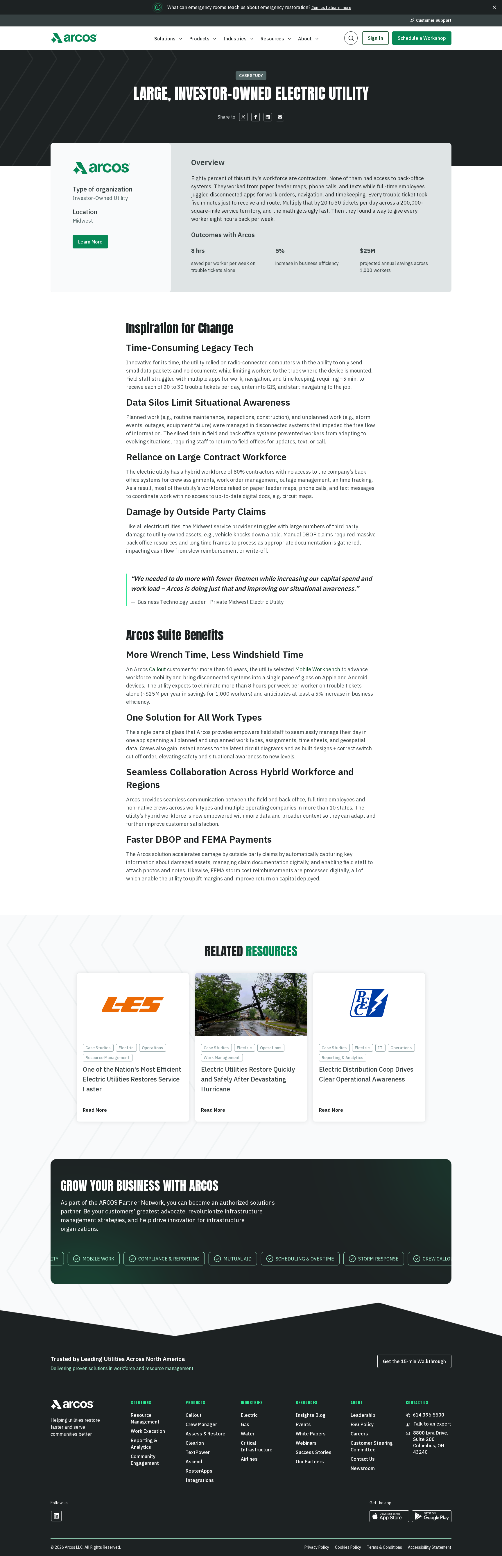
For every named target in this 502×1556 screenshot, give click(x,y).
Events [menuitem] (303, 1424)
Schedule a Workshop (422, 38)
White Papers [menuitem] (311, 1434)
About (305, 39)
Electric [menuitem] (249, 1415)
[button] (494, 7)
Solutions (164, 39)
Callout (157, 669)
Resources (272, 39)
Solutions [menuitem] (141, 1403)
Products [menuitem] (195, 1403)
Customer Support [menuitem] (433, 20)
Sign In (375, 38)
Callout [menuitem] (194, 1415)
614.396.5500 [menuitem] (428, 1415)
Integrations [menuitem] (200, 1480)
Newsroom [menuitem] (363, 1468)
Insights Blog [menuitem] (311, 1415)
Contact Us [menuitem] (363, 1459)
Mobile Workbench (317, 669)
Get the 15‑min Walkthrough (414, 1361)
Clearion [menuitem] (195, 1443)
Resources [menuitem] (307, 1403)
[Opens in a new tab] (56, 1520)
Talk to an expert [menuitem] (432, 1424)
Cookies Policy (348, 1547)
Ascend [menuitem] (194, 1461)
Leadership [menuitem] (363, 1415)
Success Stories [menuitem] (313, 1452)
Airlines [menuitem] (249, 1459)
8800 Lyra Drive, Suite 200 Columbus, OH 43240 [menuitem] (431, 1442)
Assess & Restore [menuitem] (205, 1434)
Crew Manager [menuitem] (201, 1424)
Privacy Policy (316, 1547)
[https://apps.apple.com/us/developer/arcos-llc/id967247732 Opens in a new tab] (389, 1520)
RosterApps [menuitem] (199, 1471)
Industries (235, 39)
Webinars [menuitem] (306, 1443)
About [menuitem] (357, 1403)
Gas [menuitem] (245, 1424)
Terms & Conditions (384, 1547)
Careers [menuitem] (359, 1434)
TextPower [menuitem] (198, 1452)
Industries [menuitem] (252, 1403)
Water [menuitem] (247, 1434)
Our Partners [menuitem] (310, 1461)
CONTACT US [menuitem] (417, 1403)
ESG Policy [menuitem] (362, 1424)
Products (199, 39)
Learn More (90, 242)
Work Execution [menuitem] (148, 1431)
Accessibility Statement (429, 1547)
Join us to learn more (331, 7)
